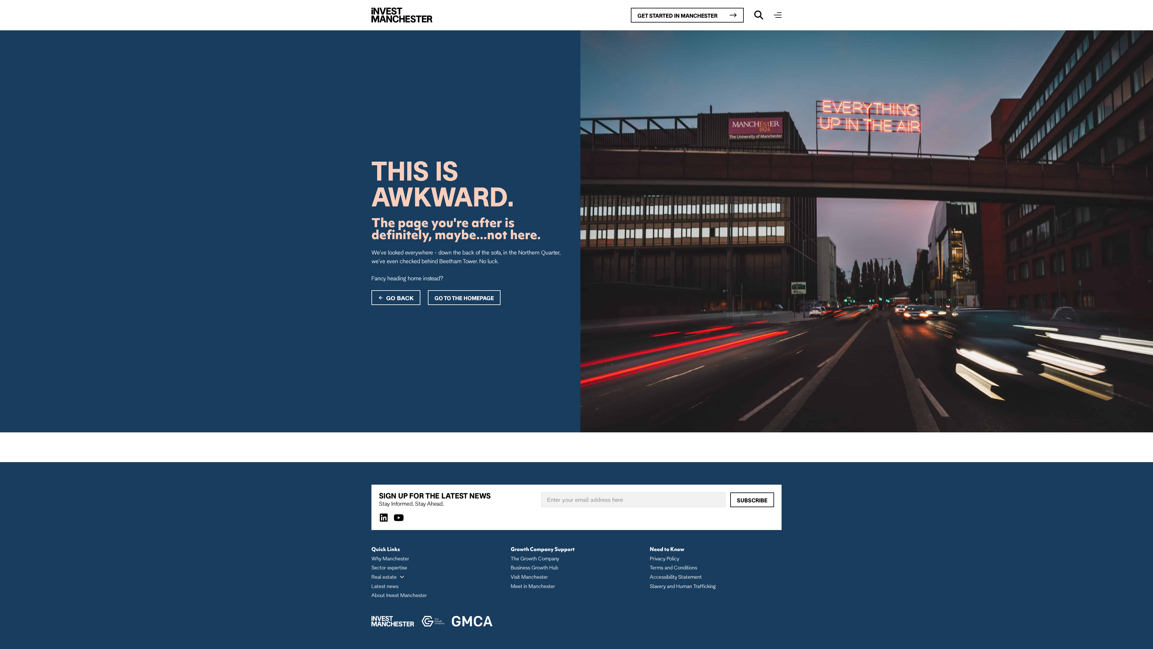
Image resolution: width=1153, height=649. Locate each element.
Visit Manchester (529, 577)
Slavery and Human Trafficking (683, 586)
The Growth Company (535, 558)
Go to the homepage (464, 298)
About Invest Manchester (399, 595)
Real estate (384, 577)
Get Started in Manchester (677, 15)
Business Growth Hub (534, 567)
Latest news (384, 586)
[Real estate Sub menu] (402, 576)
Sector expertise (389, 567)
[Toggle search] (758, 15)
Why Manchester (390, 558)
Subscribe (752, 500)
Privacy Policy (664, 558)
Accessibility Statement (676, 577)
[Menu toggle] (778, 15)
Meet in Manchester (533, 586)
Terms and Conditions (673, 567)
